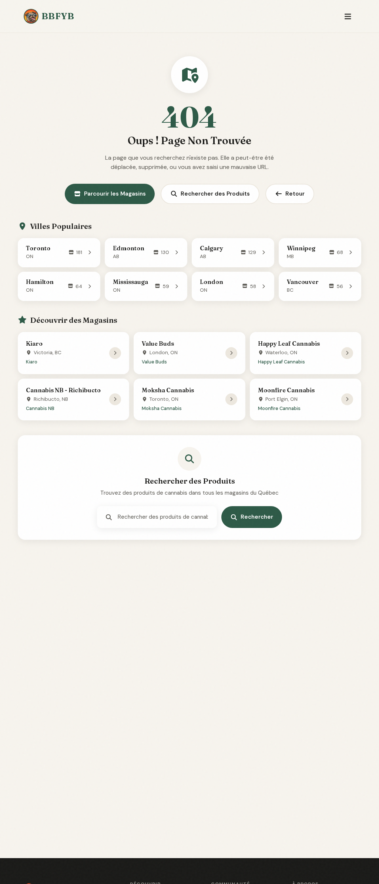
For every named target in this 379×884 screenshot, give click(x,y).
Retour (295, 193)
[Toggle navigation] (347, 16)
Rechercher (257, 517)
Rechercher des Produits (215, 193)
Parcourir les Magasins (115, 193)
